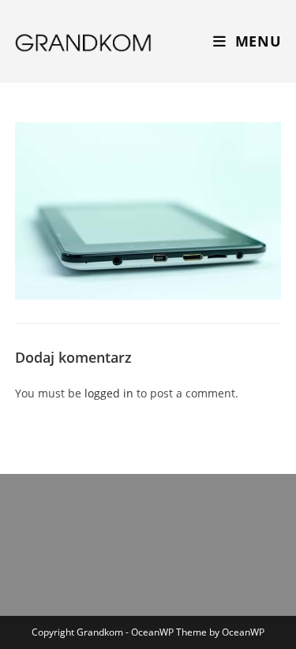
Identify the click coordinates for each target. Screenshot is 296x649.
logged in (108, 393)
